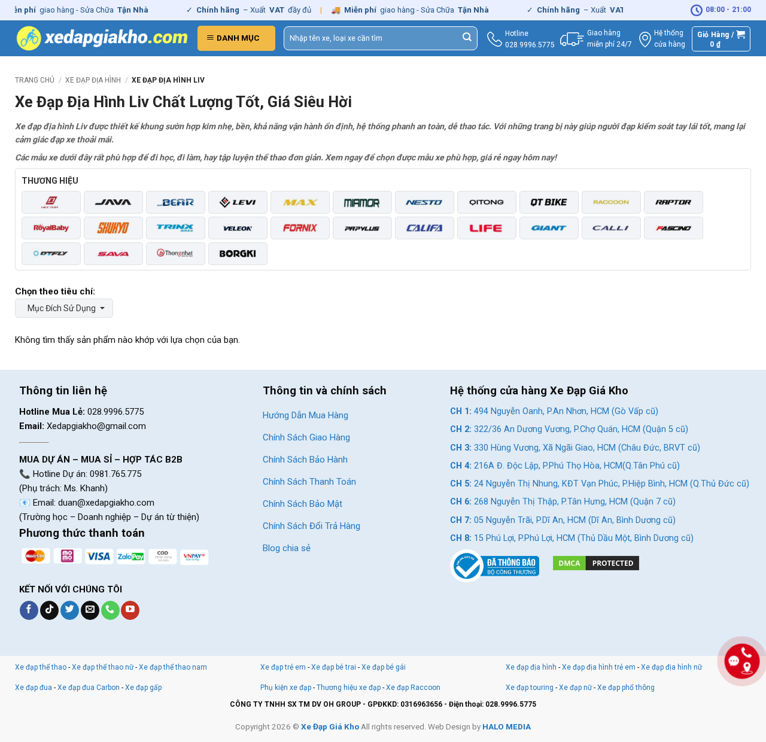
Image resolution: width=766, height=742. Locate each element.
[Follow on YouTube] (130, 610)
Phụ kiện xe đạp (285, 687)
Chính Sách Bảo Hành (305, 459)
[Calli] (611, 228)
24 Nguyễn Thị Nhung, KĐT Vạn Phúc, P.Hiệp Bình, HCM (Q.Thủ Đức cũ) (599, 484)
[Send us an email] (90, 610)
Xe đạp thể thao (40, 667)
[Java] (113, 202)
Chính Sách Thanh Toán (309, 481)
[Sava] (113, 253)
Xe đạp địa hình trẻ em (599, 667)
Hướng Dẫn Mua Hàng (305, 415)
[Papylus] (362, 228)
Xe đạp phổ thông (626, 687)
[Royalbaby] (51, 228)
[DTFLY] (51, 253)
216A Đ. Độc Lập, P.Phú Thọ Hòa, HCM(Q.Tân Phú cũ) (565, 466)
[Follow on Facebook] (29, 610)
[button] (236, 38)
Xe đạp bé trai (333, 667)
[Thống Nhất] (175, 253)
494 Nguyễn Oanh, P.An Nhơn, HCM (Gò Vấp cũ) (554, 411)
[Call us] (110, 610)
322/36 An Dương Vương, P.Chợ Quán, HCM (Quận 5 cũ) (569, 429)
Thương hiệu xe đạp (349, 687)
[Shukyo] (113, 228)
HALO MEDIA (506, 726)
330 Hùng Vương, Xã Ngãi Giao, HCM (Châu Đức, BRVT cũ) (575, 448)
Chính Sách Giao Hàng (306, 437)
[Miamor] (362, 202)
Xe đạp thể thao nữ (103, 667)
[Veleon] (238, 228)
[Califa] (424, 228)
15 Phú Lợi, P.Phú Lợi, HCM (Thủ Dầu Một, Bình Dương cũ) (572, 538)
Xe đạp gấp (143, 687)
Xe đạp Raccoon (413, 687)
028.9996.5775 (530, 45)
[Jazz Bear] (175, 202)
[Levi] (238, 202)
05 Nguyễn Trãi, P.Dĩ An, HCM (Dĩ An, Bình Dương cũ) (563, 520)
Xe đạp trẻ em (283, 667)
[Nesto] (424, 202)
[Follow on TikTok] (49, 610)
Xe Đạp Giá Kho (330, 726)
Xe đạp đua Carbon (88, 687)
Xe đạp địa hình (93, 80)
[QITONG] (486, 202)
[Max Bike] (300, 202)
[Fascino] (673, 228)
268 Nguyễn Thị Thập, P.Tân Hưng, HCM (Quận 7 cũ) (563, 502)
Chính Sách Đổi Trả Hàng (311, 526)
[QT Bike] (549, 202)
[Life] (486, 228)
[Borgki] (238, 253)
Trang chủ (34, 80)
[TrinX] (175, 228)
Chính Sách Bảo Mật (302, 503)
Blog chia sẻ (287, 548)
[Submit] (467, 38)
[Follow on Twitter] (69, 610)
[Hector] (51, 202)
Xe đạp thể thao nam (173, 667)
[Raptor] (673, 202)
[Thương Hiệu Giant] (549, 228)
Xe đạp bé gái (383, 667)
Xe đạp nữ (575, 687)
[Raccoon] (611, 202)
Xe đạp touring (530, 687)
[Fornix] (300, 228)
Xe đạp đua (33, 687)
